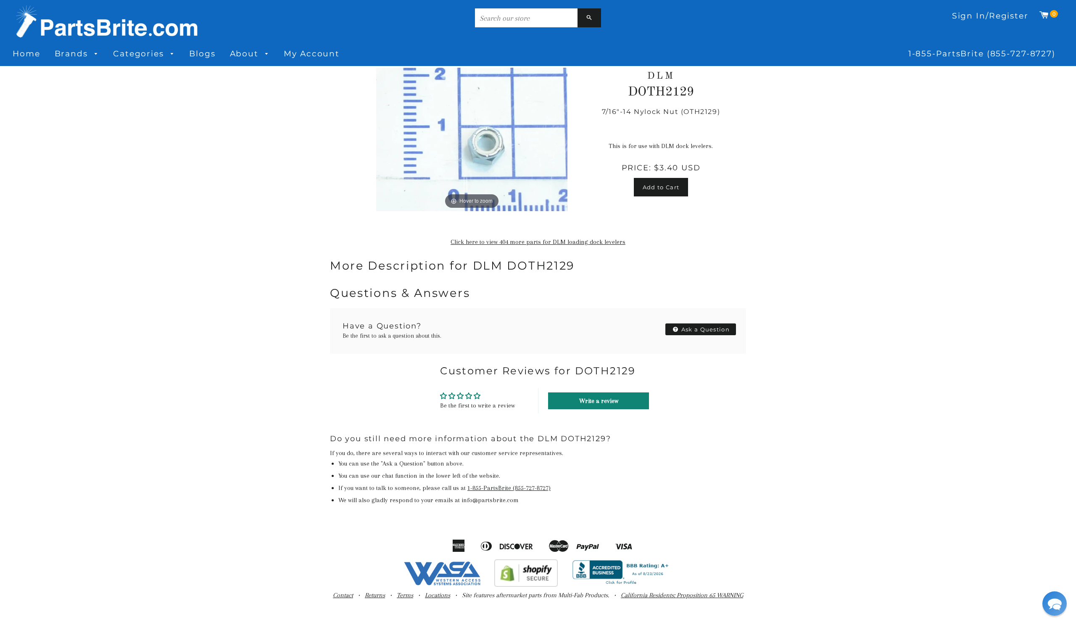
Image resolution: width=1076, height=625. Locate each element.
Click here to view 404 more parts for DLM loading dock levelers (538, 242)
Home (26, 53)
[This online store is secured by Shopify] (526, 584)
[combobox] (526, 17)
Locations (437, 595)
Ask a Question (705, 329)
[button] (1054, 603)
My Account (312, 53)
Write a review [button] (598, 401)
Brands (73, 53)
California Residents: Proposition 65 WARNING (682, 595)
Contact (343, 595)
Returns (375, 595)
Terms (405, 595)
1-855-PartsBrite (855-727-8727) (981, 53)
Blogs (202, 53)
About (245, 53)
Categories (140, 53)
